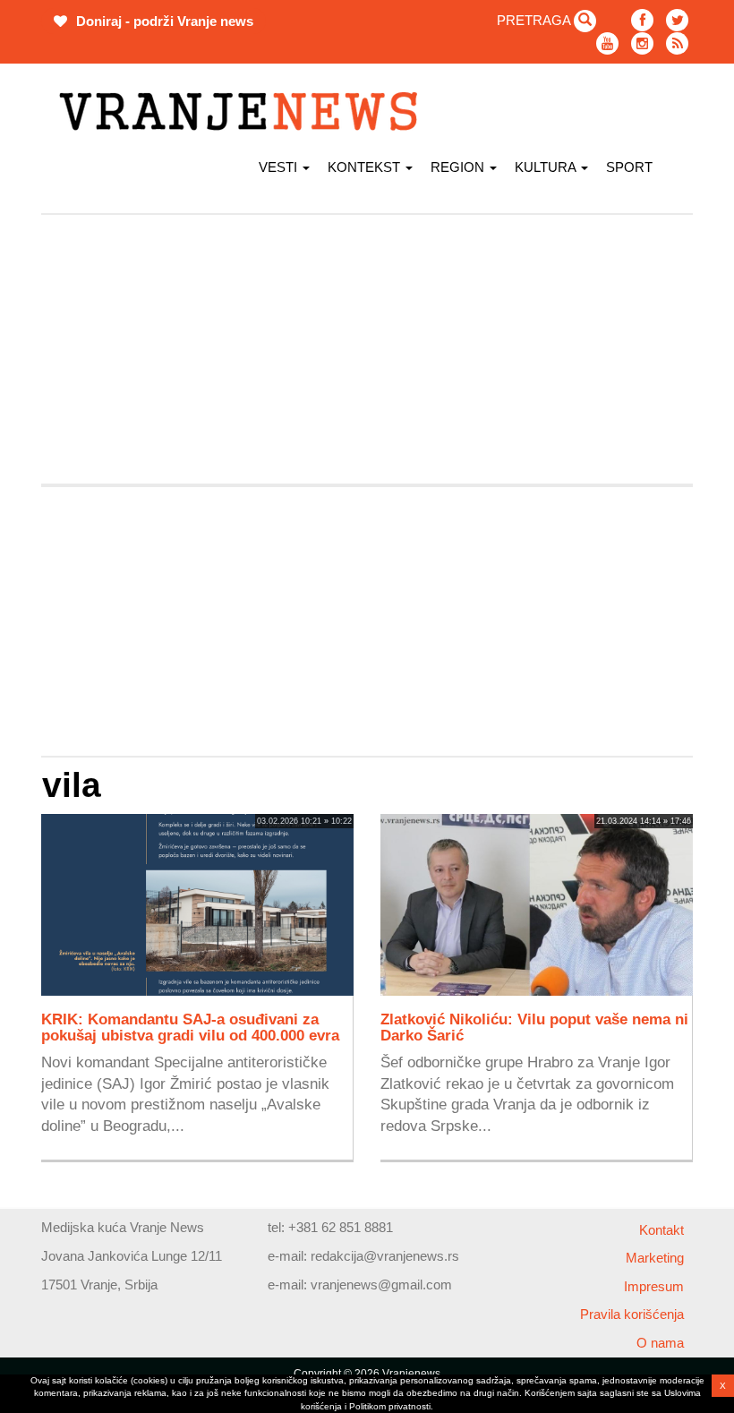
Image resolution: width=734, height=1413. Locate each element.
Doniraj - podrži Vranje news (163, 21)
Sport (629, 167)
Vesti (280, 167)
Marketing (655, 1257)
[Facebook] (642, 20)
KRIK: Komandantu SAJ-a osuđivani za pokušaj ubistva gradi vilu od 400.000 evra (190, 1027)
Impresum (654, 1286)
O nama (660, 1342)
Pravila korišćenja (632, 1314)
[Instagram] (642, 43)
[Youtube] (607, 43)
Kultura (547, 167)
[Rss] (677, 43)
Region (459, 167)
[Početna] (245, 111)
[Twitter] (677, 20)
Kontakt (661, 1229)
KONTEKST (366, 167)
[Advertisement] (367, 349)
